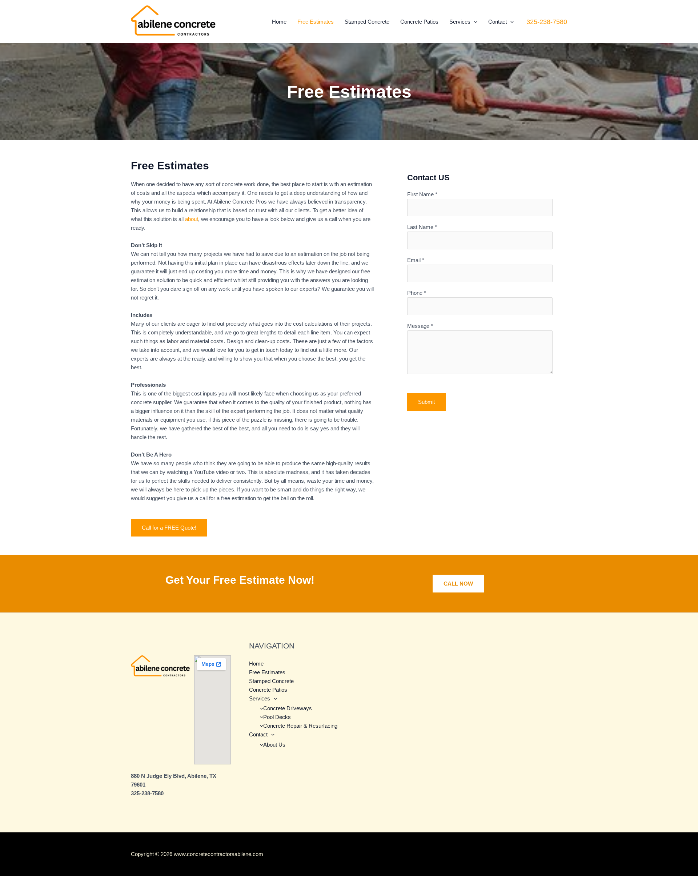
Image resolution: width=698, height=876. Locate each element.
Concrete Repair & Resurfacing (300, 726)
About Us (274, 745)
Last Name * (422, 227)
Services (459, 22)
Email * (415, 260)
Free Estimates (315, 22)
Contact (497, 22)
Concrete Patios (419, 22)
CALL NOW (458, 583)
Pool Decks (277, 717)
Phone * (416, 293)
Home (279, 22)
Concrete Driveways (287, 708)
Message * (420, 326)
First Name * (422, 194)
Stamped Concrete (367, 22)
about (191, 219)
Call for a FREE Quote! (169, 528)
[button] (473, 22)
